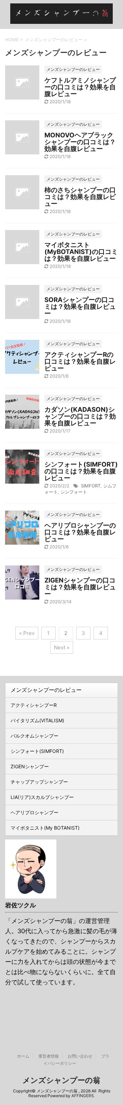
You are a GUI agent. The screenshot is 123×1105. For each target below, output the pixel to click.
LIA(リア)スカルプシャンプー (42, 797)
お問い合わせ (80, 1056)
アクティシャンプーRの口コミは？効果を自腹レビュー (80, 361)
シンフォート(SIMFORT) (37, 751)
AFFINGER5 (82, 1095)
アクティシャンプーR (34, 705)
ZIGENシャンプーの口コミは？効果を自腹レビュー (80, 587)
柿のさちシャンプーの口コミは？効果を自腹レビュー (80, 197)
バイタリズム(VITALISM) (37, 720)
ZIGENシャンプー (30, 766)
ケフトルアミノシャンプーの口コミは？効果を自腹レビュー (80, 87)
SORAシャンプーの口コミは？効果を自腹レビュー (80, 306)
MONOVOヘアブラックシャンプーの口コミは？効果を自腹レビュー (80, 142)
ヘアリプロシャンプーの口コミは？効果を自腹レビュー (80, 532)
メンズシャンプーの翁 (61, 1080)
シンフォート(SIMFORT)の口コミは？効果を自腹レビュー (81, 471)
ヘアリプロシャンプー (34, 812)
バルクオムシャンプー (34, 736)
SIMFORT (90, 485)
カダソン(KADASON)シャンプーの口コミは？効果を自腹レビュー (80, 416)
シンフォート (73, 492)
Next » (61, 647)
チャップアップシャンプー (39, 782)
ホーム (23, 1056)
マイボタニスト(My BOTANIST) (45, 828)
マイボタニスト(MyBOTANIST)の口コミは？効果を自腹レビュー (81, 251)
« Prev (27, 633)
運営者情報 (48, 1056)
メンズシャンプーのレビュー (46, 689)
